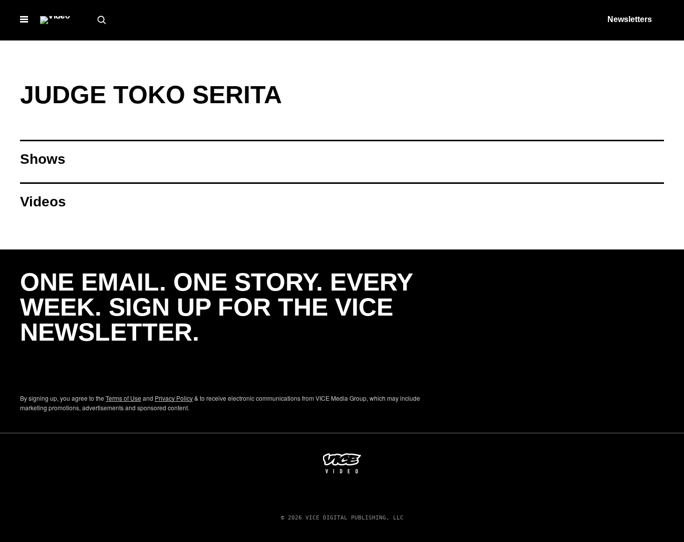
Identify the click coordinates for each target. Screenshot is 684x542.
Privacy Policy (174, 398)
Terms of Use (123, 398)
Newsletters (629, 19)
